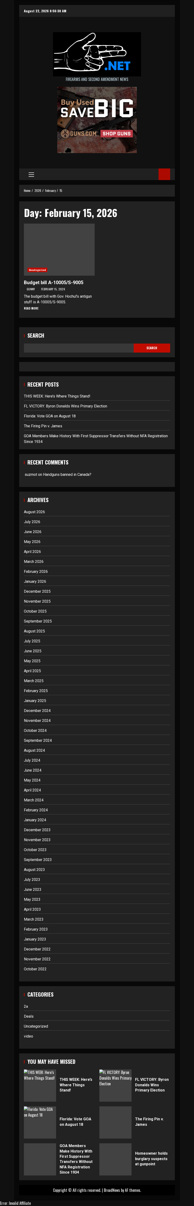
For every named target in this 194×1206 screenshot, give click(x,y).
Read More (31, 308)
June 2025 (32, 651)
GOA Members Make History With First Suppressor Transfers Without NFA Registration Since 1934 (40, 1159)
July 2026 (32, 522)
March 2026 (34, 561)
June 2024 (32, 770)
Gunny (31, 289)
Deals (29, 1016)
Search (35, 335)
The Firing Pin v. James (43, 426)
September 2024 (38, 740)
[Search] (153, 174)
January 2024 (35, 820)
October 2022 (35, 969)
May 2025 (32, 661)
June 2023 (32, 889)
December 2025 (37, 591)
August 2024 (34, 750)
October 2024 (35, 730)
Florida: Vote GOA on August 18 (50, 416)
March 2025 (34, 681)
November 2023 (37, 840)
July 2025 (32, 641)
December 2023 (37, 830)
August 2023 (34, 869)
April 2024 (32, 790)
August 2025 (34, 631)
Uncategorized (37, 270)
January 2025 (35, 700)
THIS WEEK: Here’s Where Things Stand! (57, 396)
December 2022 (37, 949)
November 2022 (37, 959)
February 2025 (36, 691)
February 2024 (36, 810)
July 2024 (32, 760)
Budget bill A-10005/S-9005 (59, 250)
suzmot (31, 474)
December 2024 (37, 710)
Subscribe (164, 174)
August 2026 (34, 512)
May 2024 (32, 780)
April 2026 (32, 551)
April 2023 (32, 909)
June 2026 (32, 532)
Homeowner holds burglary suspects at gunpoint (115, 1159)
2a (26, 1006)
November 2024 (37, 720)
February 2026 (36, 571)
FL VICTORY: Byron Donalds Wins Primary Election (65, 406)
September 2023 (38, 859)
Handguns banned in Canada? (67, 474)
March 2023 (34, 919)
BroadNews (112, 1190)
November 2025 (37, 601)
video (28, 1036)
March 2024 (34, 800)
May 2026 (32, 541)
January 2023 (35, 939)
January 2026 (35, 581)
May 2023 (32, 899)
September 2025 (38, 621)
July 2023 (32, 879)
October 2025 (35, 611)
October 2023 (35, 850)
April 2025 (32, 671)
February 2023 (36, 929)
